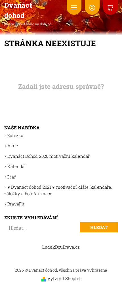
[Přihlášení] (92, 7)
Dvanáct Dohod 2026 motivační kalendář (48, 156)
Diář (11, 177)
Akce (12, 145)
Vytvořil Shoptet (64, 278)
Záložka (15, 135)
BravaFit (15, 204)
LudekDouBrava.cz (61, 247)
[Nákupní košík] (110, 7)
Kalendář (16, 166)
